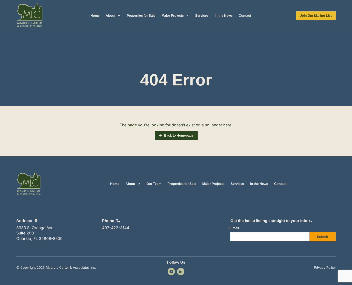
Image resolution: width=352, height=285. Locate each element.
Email (234, 228)
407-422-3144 (115, 227)
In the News (224, 15)
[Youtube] (171, 271)
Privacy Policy (325, 267)
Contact (245, 15)
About (110, 15)
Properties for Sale (141, 15)
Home (95, 15)
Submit (322, 236)
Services (202, 15)
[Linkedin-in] (180, 271)
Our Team (153, 184)
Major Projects (173, 15)
